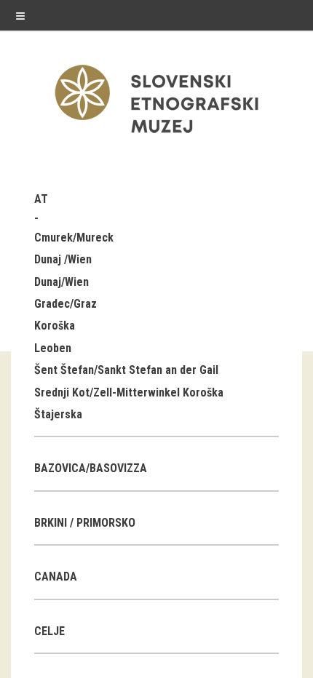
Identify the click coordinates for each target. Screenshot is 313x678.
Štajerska (58, 414)
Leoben (52, 348)
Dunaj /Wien (63, 259)
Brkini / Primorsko (84, 523)
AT (41, 199)
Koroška (54, 325)
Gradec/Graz (65, 304)
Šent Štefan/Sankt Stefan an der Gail (126, 370)
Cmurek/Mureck (74, 237)
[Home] (156, 136)
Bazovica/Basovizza (90, 468)
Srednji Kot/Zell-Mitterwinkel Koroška (128, 392)
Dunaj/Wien (61, 282)
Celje (49, 631)
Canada (55, 576)
